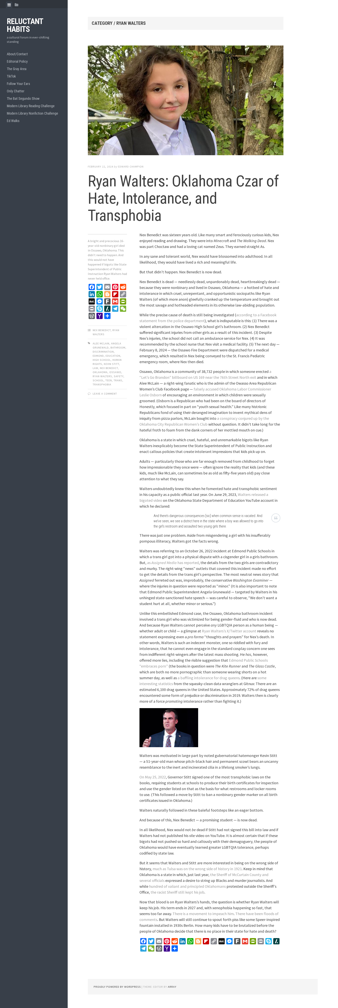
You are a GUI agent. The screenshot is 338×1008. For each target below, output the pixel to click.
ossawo (115, 372)
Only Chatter (15, 91)
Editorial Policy (17, 61)
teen (108, 380)
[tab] (9, 5)
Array (172, 986)
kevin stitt (111, 364)
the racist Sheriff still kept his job (177, 892)
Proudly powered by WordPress (117, 986)
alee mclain (101, 343)
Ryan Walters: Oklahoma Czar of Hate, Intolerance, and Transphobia (183, 198)
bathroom (118, 347)
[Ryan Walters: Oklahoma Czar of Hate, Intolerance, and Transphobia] (185, 101)
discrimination (103, 351)
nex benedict (109, 368)
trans (118, 380)
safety (118, 376)
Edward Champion (131, 166)
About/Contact (17, 54)
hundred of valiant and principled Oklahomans (187, 886)
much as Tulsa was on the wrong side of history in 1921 (197, 868)
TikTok (11, 76)
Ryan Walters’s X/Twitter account (229, 630)
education (113, 355)
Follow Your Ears (18, 84)
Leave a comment (105, 393)
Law (95, 368)
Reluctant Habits (25, 25)
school (98, 380)
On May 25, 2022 (152, 776)
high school (102, 360)
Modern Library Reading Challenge (31, 106)
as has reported (173, 562)
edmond (98, 355)
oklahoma (100, 372)
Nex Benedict (102, 330)
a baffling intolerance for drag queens (209, 677)
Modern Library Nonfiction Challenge (32, 113)
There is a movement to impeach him (203, 913)
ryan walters (102, 376)
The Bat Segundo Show (23, 98)
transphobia (102, 384)
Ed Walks (13, 121)
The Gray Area (16, 69)
